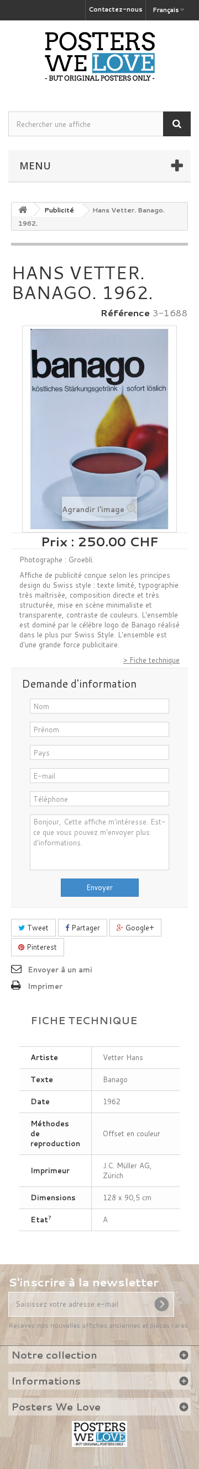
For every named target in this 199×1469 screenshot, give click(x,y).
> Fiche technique (151, 660)
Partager (84, 928)
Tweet (37, 928)
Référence (125, 313)
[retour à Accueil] (22, 209)
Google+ (138, 928)
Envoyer (99, 887)
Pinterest (40, 947)
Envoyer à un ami (60, 970)
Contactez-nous (115, 9)
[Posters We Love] (99, 56)
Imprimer (45, 986)
